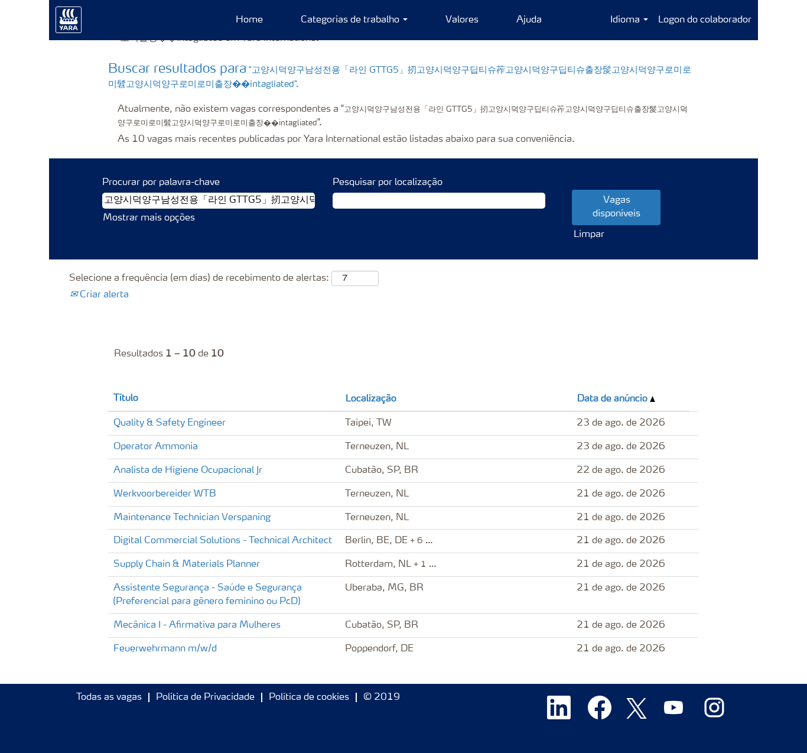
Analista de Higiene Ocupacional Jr (187, 470)
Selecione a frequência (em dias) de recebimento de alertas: (199, 278)
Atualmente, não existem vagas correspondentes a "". (403, 116)
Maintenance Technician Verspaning (192, 517)
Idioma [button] (626, 20)
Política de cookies (309, 697)
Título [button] (125, 398)
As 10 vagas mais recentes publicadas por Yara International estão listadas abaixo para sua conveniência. (346, 139)
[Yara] (69, 20)
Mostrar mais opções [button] (149, 218)
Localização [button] (371, 399)
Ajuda (529, 20)
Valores (462, 20)
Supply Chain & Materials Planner (186, 564)
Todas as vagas (109, 697)
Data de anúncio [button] (613, 399)
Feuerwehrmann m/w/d (165, 649)
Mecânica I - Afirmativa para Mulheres (197, 625)
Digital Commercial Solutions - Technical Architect (222, 541)
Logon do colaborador (704, 20)
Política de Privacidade (205, 697)
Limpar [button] (589, 234)
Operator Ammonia (155, 447)
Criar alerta (103, 295)
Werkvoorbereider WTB (164, 494)
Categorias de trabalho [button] (351, 20)
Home (249, 20)
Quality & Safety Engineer (169, 423)
